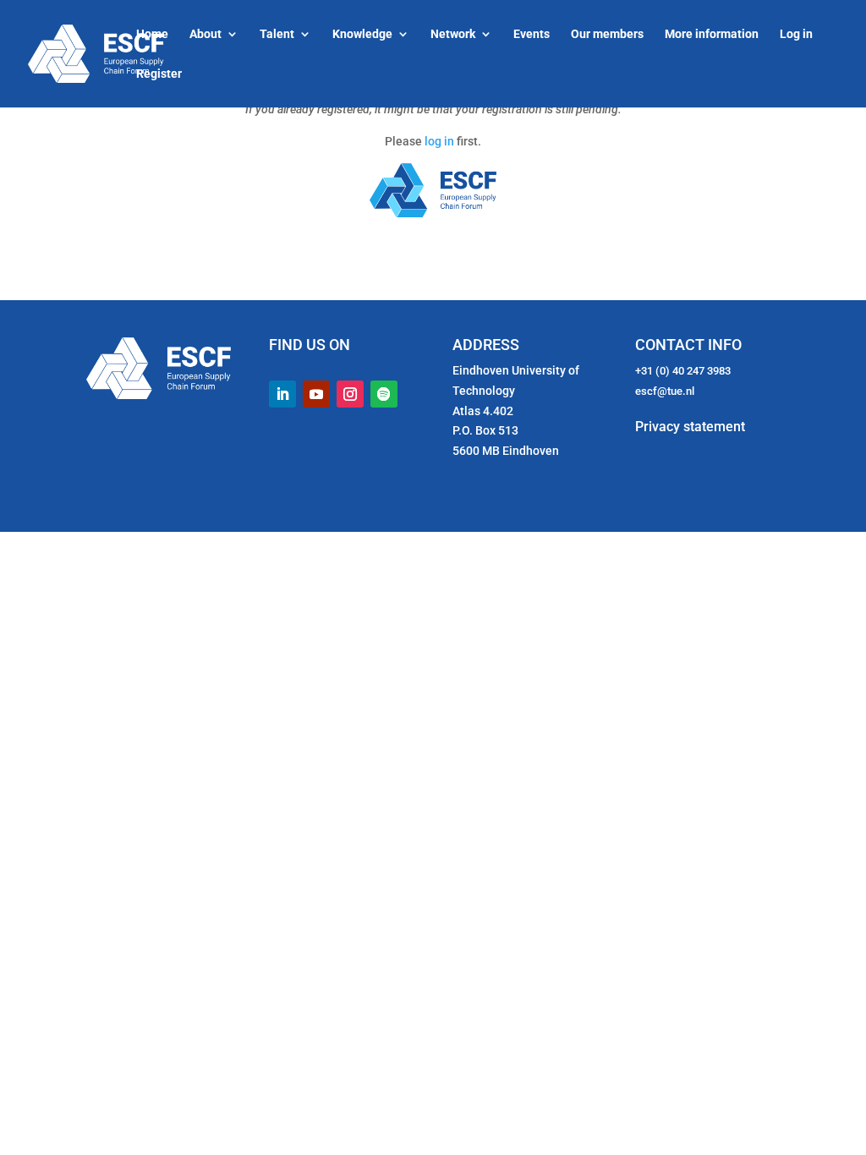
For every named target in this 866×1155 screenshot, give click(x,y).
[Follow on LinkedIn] (282, 394)
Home (152, 34)
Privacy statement (690, 427)
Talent (277, 34)
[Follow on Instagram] (350, 394)
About (205, 34)
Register (159, 74)
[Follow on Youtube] (316, 394)
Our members (607, 34)
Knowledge (362, 34)
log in (439, 141)
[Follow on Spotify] (383, 394)
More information (712, 34)
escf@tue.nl (664, 391)
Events (531, 34)
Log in (796, 34)
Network (452, 34)
